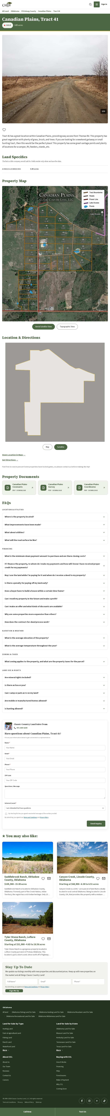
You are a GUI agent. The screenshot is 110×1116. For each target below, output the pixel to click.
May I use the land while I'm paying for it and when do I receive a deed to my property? (45, 575)
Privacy (20, 1102)
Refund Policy (29, 1102)
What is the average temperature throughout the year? (31, 645)
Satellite (60, 447)
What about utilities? (14, 532)
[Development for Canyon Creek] (82, 870)
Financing (59, 1066)
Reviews (6, 1071)
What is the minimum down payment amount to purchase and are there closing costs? (45, 556)
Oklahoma (15, 11)
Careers (6, 1080)
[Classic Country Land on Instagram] (89, 1101)
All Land (5, 11)
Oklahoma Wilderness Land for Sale (51, 1016)
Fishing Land (7, 1037)
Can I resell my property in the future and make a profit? (31, 598)
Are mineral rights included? (18, 677)
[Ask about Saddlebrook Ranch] (49, 878)
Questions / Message (12, 786)
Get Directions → (10, 460)
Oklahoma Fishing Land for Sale (24, 1012)
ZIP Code (8, 776)
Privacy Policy (44, 817)
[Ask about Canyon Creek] (104, 878)
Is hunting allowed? (14, 708)
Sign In (104, 4)
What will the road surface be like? (21, 540)
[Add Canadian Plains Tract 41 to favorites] (4, 130)
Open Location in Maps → (13, 455)
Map (47, 447)
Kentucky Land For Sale (65, 1037)
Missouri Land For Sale (64, 1033)
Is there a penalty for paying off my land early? (26, 583)
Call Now (27, 1111)
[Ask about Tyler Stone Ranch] (49, 939)
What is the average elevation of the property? (27, 637)
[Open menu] (97, 4)
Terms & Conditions (9, 1102)
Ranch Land (7, 1042)
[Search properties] (90, 4)
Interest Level (10, 803)
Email (7, 754)
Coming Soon (61, 1088)
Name (7, 743)
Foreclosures (61, 1075)
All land (5, 1012)
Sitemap (38, 1102)
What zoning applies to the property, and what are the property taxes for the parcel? (44, 661)
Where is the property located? (19, 516)
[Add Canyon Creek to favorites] (98, 878)
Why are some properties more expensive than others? (30, 614)
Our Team (6, 1066)
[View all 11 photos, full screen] (55, 79)
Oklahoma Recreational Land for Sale (20, 1016)
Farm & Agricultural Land (12, 1033)
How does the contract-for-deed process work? (27, 622)
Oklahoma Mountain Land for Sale (80, 1012)
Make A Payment (62, 1080)
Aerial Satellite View (43, 326)
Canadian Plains (44, 11)
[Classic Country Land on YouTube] (97, 1101)
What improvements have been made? (23, 524)
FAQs (58, 1071)
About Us (6, 1062)
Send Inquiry (96, 823)
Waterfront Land (9, 1046)
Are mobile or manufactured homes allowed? (26, 700)
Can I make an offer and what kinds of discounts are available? (34, 606)
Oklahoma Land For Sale (65, 1028)
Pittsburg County (28, 11)
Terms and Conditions (30, 817)
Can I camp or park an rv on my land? (21, 693)
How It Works (61, 1062)
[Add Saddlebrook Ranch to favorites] (43, 878)
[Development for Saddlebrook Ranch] (27, 870)
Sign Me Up (14, 990)
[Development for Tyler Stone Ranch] (27, 930)
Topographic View (67, 326)
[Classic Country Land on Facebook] (82, 1101)
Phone (7, 765)
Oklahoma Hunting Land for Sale (51, 1012)
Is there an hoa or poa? (15, 685)
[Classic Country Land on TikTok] (104, 1101)
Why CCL (59, 1084)
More (5, 1050)
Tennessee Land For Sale (66, 1042)
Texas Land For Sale (64, 1046)
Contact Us (7, 1075)
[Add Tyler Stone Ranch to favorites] (43, 939)
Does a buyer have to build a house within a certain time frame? (34, 590)
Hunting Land (8, 1028)
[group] (55, 79)
